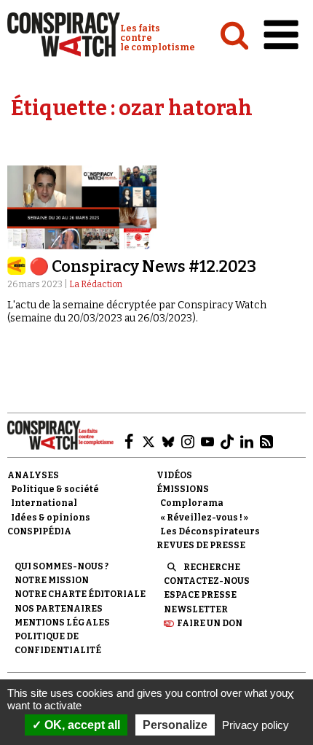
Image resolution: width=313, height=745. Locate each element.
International (44, 503)
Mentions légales (62, 622)
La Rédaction (95, 284)
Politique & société (55, 489)
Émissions (182, 489)
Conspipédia (39, 531)
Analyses (33, 475)
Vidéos (174, 475)
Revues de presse (200, 545)
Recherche (211, 567)
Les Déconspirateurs (210, 531)
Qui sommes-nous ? (61, 566)
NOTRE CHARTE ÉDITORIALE (80, 594)
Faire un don (209, 623)
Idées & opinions (50, 517)
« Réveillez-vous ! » (204, 517)
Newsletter (196, 609)
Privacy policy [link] (255, 725)
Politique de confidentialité (58, 643)
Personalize (175, 725)
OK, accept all (80, 725)
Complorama (191, 503)
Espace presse (200, 595)
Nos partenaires (59, 609)
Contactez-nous (207, 581)
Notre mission (52, 580)
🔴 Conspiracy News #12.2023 (142, 266)
